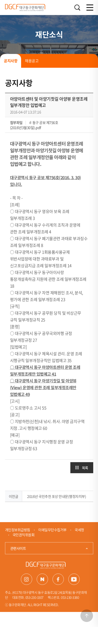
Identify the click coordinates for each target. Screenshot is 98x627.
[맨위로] (86, 615)
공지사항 (10, 60)
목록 (85, 467)
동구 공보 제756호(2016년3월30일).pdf (34, 125)
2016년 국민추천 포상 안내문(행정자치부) (56, 496)
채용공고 (31, 60)
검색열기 (77, 8)
